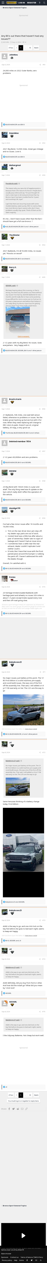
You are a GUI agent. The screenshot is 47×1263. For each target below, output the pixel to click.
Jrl (10, 742)
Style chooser (6, 1254)
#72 (43, 752)
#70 (43, 587)
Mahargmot (15, 165)
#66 (43, 409)
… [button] (25, 48)
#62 (43, 143)
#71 (44, 672)
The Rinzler (14, 235)
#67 (43, 451)
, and (17, 259)
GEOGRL (6, 42)
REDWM (12, 471)
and (15, 125)
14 (25, 42)
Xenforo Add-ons (12, 1250)
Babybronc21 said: (13, 761)
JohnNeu (13, 55)
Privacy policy (7, 1260)
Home (21, 1260)
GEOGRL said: (11, 286)
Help (15, 1260)
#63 (43, 175)
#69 (43, 518)
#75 (43, 1012)
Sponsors (4, 1257)
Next (36, 48)
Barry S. (13, 267)
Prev (11, 48)
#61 (44, 65)
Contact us (14, 1257)
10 (30, 48)
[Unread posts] (39, 3)
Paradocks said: (12, 183)
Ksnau (12, 577)
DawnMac (14, 133)
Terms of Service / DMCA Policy (32, 1257)
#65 (43, 277)
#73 (43, 920)
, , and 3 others (22, 433)
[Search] (44, 3)
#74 (43, 959)
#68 (43, 481)
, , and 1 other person (22, 227)
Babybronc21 (15, 662)
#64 (43, 245)
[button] (2, 2)
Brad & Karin (15, 399)
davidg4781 (14, 508)
